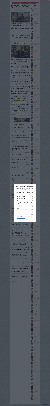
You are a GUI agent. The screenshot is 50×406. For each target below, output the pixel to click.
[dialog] (25, 203)
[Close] (35, 185)
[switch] (32, 196)
